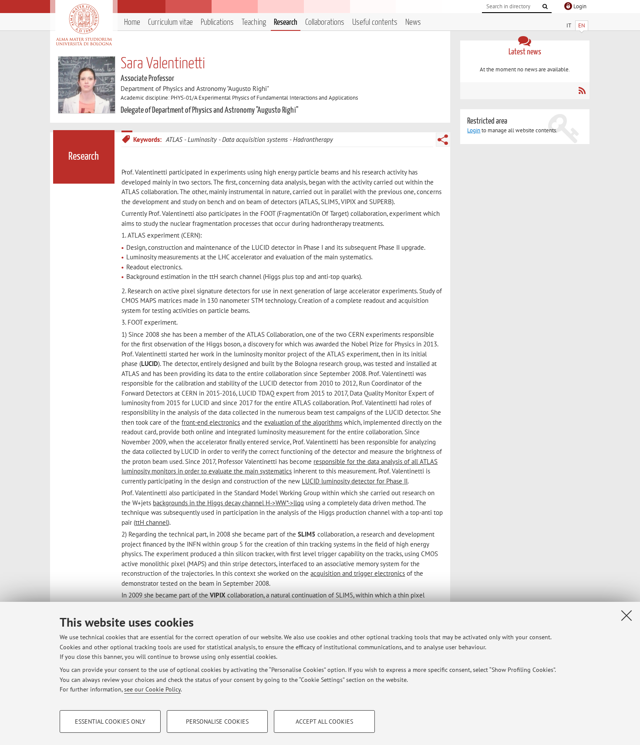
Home (132, 22)
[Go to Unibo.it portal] (84, 25)
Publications (217, 22)
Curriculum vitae (170, 22)
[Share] (443, 140)
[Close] (626, 615)
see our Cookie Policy (152, 689)
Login (473, 130)
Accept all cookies (324, 721)
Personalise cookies (217, 721)
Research (285, 22)
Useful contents (374, 22)
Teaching (254, 22)
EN (581, 25)
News (413, 22)
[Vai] (545, 6)
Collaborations (324, 22)
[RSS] (582, 90)
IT (568, 25)
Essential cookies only (110, 721)
